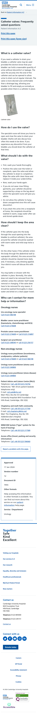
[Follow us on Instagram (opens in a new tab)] (19, 638)
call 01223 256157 (26, 342)
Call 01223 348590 (8, 342)
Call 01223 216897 (26, 334)
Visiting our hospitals (10, 553)
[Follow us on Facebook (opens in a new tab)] (10, 638)
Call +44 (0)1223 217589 (20, 430)
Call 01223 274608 (8, 326)
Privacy (18, 676)
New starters (7, 589)
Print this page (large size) (14, 38)
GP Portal (18, 664)
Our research (7, 565)
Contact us (7, 624)
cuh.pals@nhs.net (14, 392)
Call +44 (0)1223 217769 (20, 408)
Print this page (8, 33)
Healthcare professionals (12, 577)
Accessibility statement (18, 670)
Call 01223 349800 (8, 367)
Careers (18, 658)
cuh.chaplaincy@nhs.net (17, 411)
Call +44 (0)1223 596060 (20, 441)
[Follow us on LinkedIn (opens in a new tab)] (24, 638)
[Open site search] (21, 5)
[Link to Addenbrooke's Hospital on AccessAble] (9, 705)
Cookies (18, 682)
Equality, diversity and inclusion (14, 571)
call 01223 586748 (26, 359)
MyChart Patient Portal (11, 583)
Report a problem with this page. (16, 449)
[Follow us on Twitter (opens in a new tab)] (5, 638)
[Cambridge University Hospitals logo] (9, 5)
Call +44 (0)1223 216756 (20, 384)
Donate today (10, 647)
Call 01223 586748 (8, 315)
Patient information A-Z (15, 12)
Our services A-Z (9, 559)
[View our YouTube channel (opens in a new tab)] (15, 638)
